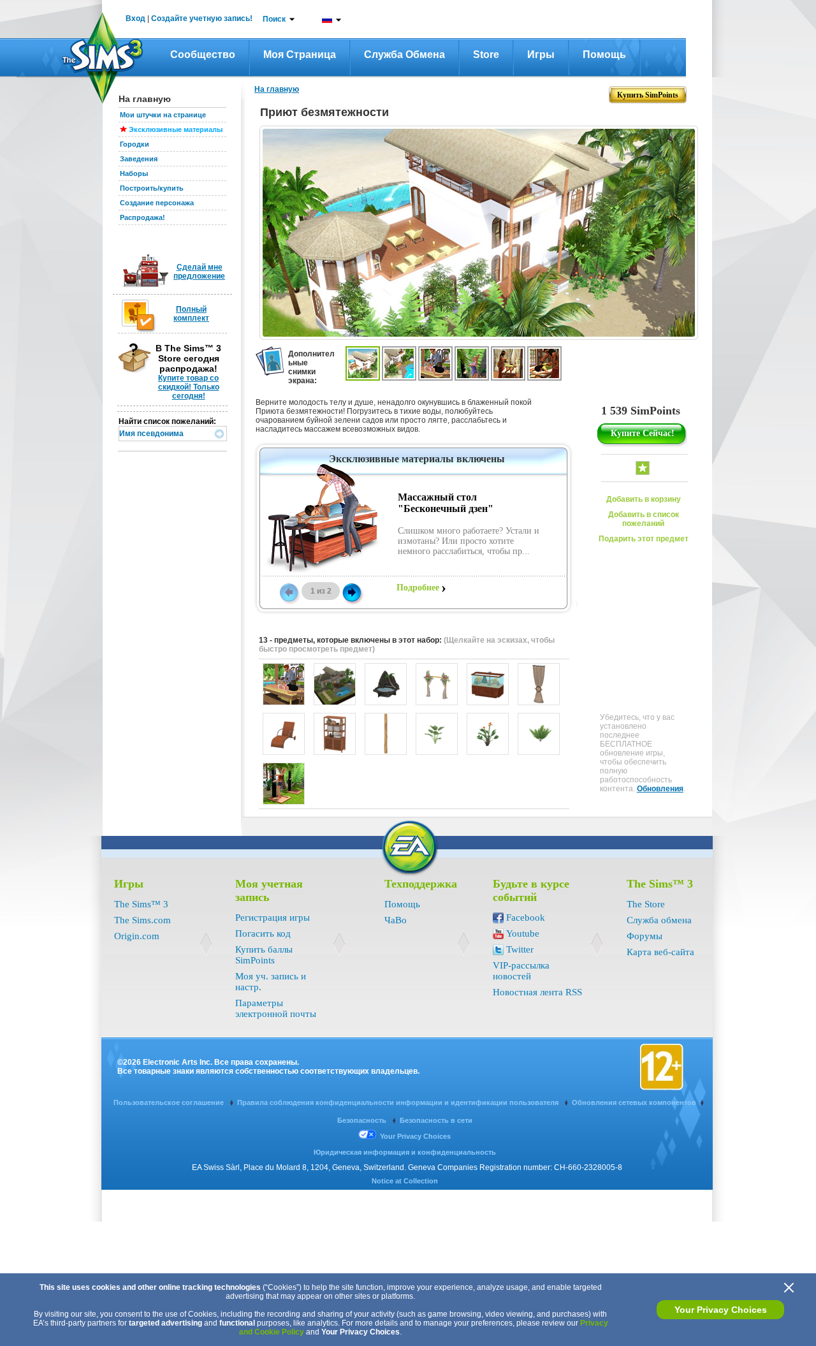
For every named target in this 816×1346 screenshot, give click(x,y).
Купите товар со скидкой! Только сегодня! (188, 387)
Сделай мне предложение (199, 272)
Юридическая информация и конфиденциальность (405, 1152)
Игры (541, 54)
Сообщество (202, 54)
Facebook (525, 917)
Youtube (522, 933)
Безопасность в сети (436, 1120)
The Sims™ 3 (141, 904)
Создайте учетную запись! (201, 18)
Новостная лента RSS (537, 992)
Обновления (660, 788)
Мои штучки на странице (163, 115)
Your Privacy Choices (720, 1310)
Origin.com (136, 936)
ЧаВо (395, 920)
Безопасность (362, 1120)
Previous (288, 591)
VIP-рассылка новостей (521, 970)
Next (352, 591)
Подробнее (418, 587)
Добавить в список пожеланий (643, 519)
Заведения (138, 159)
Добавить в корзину (643, 499)
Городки (134, 144)
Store (486, 54)
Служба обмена (404, 54)
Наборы (134, 173)
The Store (646, 904)
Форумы (644, 936)
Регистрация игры (272, 917)
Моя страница (299, 54)
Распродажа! (142, 217)
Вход (135, 18)
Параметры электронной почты (275, 1008)
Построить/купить (152, 188)
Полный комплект (191, 314)
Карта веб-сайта (660, 952)
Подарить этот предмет (643, 538)
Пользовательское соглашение (169, 1102)
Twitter (520, 949)
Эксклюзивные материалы (175, 129)
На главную (276, 89)
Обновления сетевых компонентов (634, 1102)
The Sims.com (142, 920)
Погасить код (263, 933)
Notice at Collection (405, 1181)
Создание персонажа (157, 203)
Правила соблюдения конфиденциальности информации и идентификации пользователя (398, 1102)
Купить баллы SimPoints (264, 954)
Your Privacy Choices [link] (415, 1136)
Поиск (274, 19)
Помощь (604, 54)
